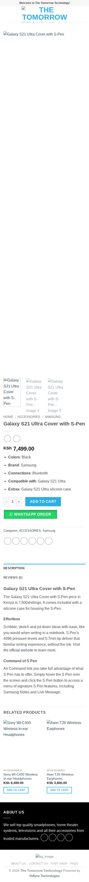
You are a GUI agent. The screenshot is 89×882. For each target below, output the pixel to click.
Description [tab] (13, 568)
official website (21, 650)
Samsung (53, 417)
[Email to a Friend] (32, 541)
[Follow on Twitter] (61, 837)
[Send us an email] (69, 837)
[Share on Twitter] (24, 541)
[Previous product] (16, 438)
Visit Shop (59, 863)
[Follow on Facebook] (44, 837)
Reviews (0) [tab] (12, 577)
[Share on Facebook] (16, 541)
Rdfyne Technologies (44, 876)
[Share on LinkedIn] (48, 541)
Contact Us (38, 863)
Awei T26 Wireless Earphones (60, 776)
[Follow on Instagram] (52, 837)
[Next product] (7, 438)
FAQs (74, 863)
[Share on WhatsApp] (7, 541)
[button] (6, 14)
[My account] (75, 14)
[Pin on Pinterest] (40, 541)
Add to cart (43, 502)
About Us (18, 863)
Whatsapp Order (32, 514)
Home (8, 417)
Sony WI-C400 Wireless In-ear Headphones (20, 776)
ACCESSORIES (29, 417)
